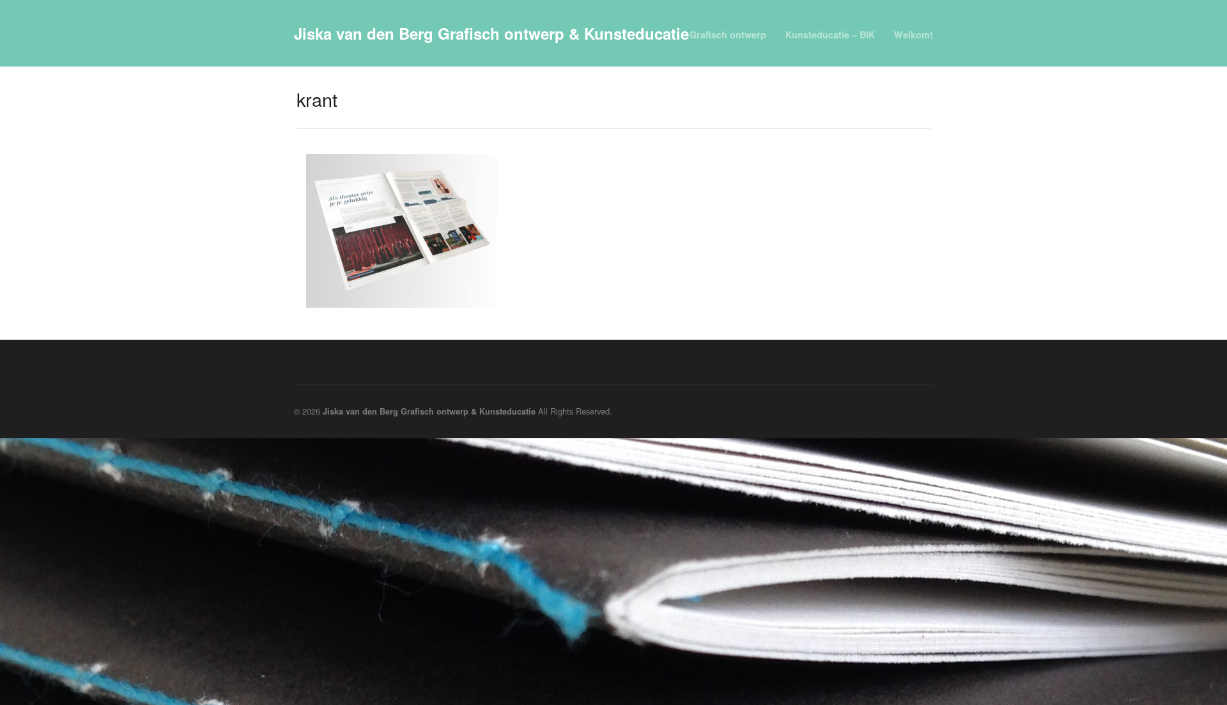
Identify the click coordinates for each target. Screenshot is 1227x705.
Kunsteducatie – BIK (830, 34)
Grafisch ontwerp (728, 34)
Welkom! (913, 34)
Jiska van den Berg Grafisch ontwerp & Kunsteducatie (491, 33)
